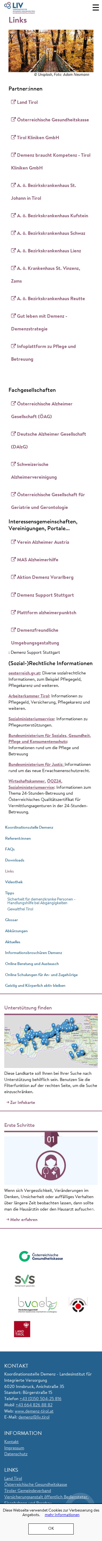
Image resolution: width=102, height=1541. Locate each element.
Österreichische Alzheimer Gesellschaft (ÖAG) (42, 410)
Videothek (14, 882)
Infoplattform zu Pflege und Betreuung (43, 353)
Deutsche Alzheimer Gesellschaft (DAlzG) (48, 441)
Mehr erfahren (23, 1220)
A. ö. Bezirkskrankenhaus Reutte (51, 298)
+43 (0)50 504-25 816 (40, 1399)
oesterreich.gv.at (24, 673)
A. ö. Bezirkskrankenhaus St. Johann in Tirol (43, 192)
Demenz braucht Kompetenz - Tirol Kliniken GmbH (50, 162)
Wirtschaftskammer (26, 781)
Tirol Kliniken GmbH (38, 138)
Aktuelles (12, 942)
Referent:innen (18, 839)
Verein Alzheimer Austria (43, 542)
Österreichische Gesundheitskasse (53, 120)
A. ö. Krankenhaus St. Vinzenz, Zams (45, 275)
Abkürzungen (16, 931)
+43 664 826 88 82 (34, 1405)
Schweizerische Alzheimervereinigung (34, 471)
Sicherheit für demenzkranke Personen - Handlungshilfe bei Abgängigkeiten (41, 902)
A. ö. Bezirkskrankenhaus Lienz (49, 251)
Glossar (11, 920)
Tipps (9, 893)
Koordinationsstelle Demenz (29, 828)
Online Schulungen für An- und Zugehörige (41, 975)
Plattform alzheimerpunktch (46, 613)
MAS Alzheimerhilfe (37, 560)
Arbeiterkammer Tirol (28, 696)
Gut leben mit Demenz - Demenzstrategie (39, 323)
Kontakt (11, 1442)
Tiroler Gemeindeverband (27, 1491)
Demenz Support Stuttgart (45, 595)
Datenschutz (15, 1454)
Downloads (14, 860)
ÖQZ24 (54, 781)
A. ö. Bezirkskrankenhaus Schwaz (51, 233)
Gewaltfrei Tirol (20, 910)
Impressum (14, 1448)
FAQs (10, 849)
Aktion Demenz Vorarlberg (45, 577)
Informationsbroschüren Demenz (33, 953)
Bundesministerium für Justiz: (36, 765)
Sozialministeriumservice (31, 719)
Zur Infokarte (22, 1103)
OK (51, 1529)
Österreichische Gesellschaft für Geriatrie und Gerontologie (48, 501)
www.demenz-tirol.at (34, 1411)
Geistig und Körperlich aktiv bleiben (35, 986)
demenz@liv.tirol (34, 1417)
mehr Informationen (62, 1515)
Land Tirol (27, 102)
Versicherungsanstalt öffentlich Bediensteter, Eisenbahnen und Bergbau (46, 1500)
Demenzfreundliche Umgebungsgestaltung (35, 637)
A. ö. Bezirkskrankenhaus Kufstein (52, 216)
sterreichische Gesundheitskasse (37, 1485)
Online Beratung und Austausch (32, 964)
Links (9, 871)
